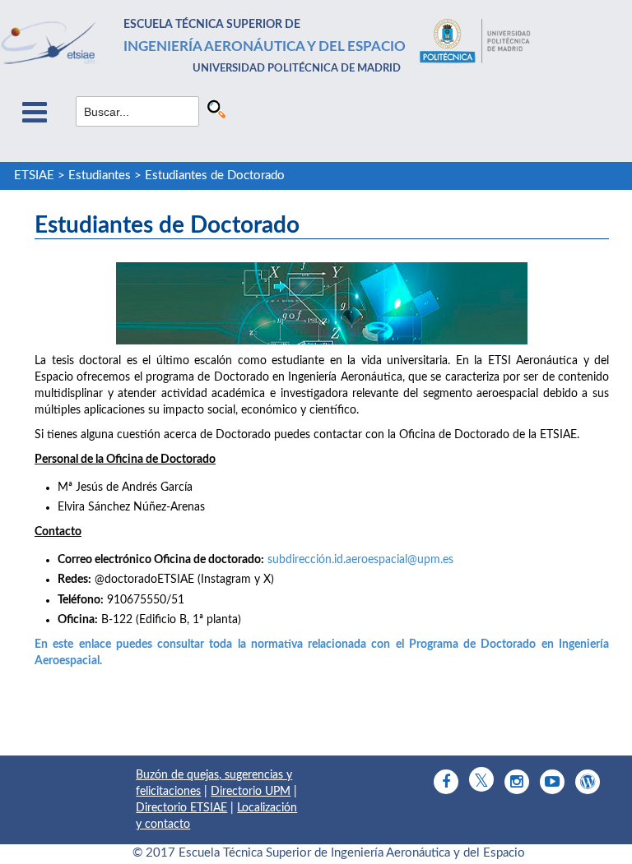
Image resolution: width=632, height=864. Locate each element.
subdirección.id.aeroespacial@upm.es (360, 560)
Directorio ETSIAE (181, 808)
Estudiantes (99, 175)
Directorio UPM (250, 791)
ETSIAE (34, 175)
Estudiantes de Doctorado (215, 175)
